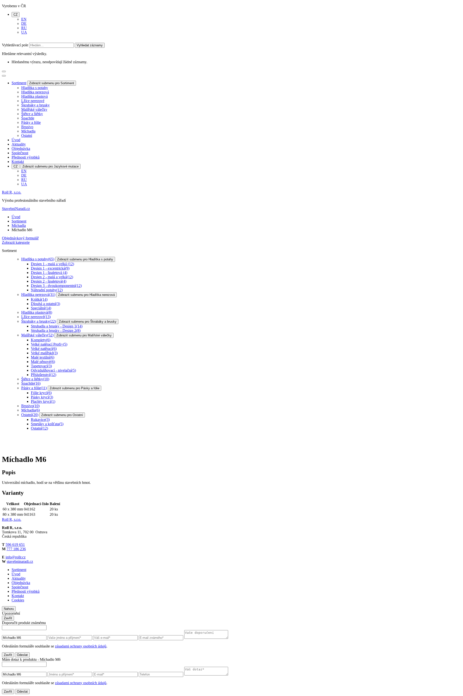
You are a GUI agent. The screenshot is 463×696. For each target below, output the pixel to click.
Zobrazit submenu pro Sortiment (51, 83)
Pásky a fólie (31, 122)
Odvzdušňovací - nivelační (53, 370)
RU (24, 28)
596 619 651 (15, 545)
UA (24, 32)
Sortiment (19, 83)
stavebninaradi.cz (20, 561)
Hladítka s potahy (34, 88)
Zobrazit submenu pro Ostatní (62, 415)
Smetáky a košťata (47, 424)
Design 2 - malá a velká (52, 277)
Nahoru (9, 609)
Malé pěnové (43, 362)
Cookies (18, 600)
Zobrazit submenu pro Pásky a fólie (74, 388)
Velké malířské (44, 353)
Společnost (20, 153)
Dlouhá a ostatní (45, 304)
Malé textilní (42, 357)
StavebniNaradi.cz (16, 209)
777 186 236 (16, 549)
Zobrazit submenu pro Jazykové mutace (50, 166)
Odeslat (22, 655)
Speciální (41, 308)
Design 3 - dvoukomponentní (56, 286)
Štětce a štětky (32, 114)
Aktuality (19, 144)
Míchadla (28, 131)
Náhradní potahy (47, 290)
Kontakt (18, 162)
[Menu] (4, 71)
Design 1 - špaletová (49, 273)
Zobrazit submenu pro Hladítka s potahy (85, 259)
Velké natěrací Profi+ (49, 344)
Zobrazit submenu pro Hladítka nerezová (86, 295)
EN (24, 19)
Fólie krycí (41, 393)
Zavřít (8, 618)
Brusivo (27, 127)
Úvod (16, 140)
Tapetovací (41, 366)
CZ (16, 14)
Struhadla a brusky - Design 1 (56, 326)
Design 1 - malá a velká (52, 264)
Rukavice (40, 420)
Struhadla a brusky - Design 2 (56, 330)
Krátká (39, 299)
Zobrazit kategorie (16, 242)
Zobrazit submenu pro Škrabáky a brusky (87, 321)
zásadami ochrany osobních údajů (80, 646)
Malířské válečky (34, 109)
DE (24, 23)
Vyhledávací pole (15, 45)
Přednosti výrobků (26, 157)
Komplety (40, 340)
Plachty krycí (43, 401)
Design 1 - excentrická (50, 268)
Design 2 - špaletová (48, 281)
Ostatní (26, 135)
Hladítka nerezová (35, 92)
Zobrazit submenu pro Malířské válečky (84, 335)
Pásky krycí (42, 397)
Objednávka (21, 148)
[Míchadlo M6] (20, 447)
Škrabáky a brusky (35, 105)
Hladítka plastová (34, 96)
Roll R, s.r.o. (11, 192)
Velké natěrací (44, 349)
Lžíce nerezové (32, 101)
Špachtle (27, 118)
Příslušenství (43, 375)
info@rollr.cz (16, 557)
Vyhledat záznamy (90, 45)
